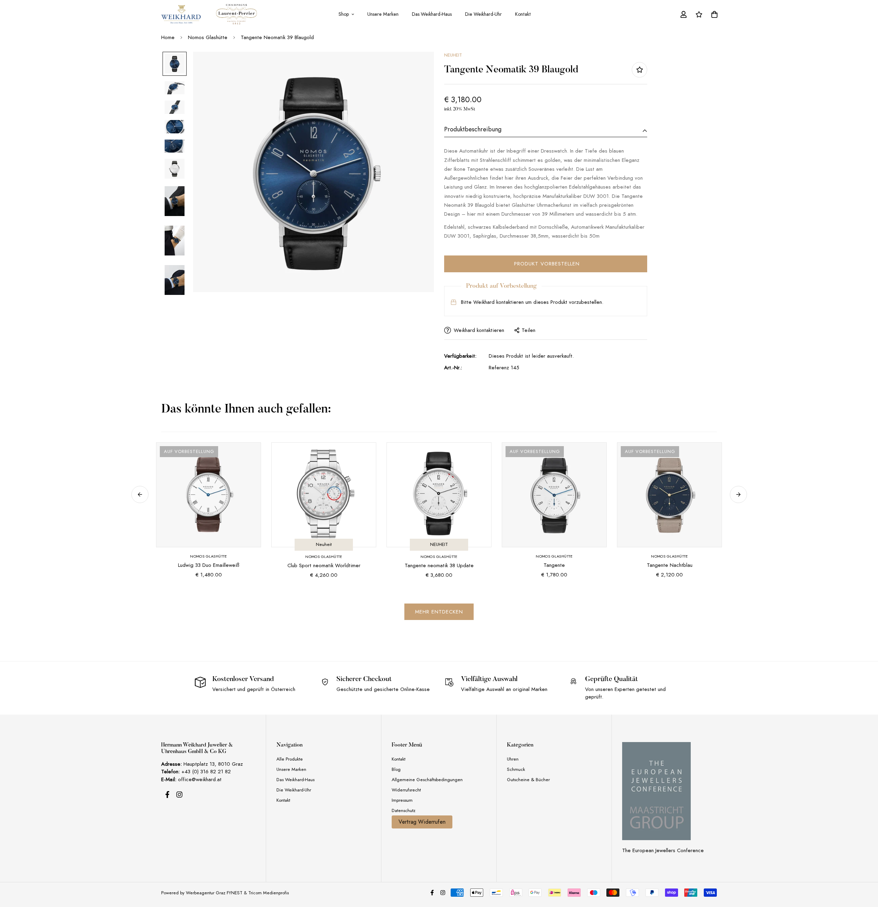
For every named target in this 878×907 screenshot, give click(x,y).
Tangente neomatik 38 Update (439, 565)
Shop (344, 14)
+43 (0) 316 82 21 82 (206, 771)
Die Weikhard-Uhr (483, 14)
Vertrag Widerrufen (422, 822)
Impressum (402, 800)
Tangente (554, 565)
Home (168, 37)
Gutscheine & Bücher (528, 779)
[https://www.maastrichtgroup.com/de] (656, 791)
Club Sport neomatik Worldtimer (323, 565)
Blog (396, 769)
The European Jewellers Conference (663, 850)
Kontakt (523, 14)
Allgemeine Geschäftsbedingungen (427, 779)
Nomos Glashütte (207, 37)
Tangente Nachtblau (669, 565)
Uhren (513, 759)
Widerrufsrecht (406, 790)
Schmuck (516, 769)
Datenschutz (403, 810)
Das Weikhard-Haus (432, 14)
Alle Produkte (289, 759)
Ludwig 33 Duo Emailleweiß (208, 565)
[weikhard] (181, 14)
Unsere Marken (383, 14)
